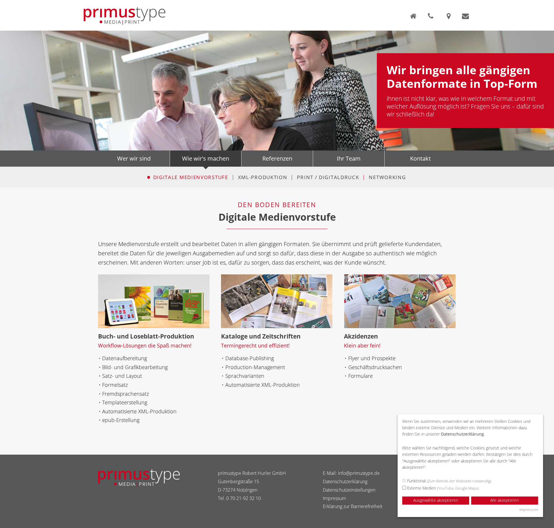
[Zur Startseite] (414, 16)
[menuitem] (188, 177)
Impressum (334, 498)
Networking (387, 177)
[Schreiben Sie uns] (465, 16)
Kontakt (420, 158)
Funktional (448, 481)
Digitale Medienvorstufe (190, 177)
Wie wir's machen (205, 158)
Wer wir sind (134, 158)
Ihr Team (349, 158)
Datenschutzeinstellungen (349, 490)
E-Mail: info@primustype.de (351, 473)
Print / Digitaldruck (328, 177)
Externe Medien (442, 488)
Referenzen (277, 158)
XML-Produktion (262, 177)
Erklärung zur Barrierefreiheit (352, 506)
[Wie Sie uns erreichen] (432, 16)
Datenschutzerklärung (345, 481)
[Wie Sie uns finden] (449, 16)
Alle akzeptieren (504, 500)
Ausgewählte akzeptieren (435, 500)
